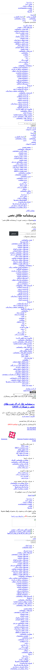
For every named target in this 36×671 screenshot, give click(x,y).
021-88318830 (31, 427)
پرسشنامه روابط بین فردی (19, 69)
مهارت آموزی (24, 327)
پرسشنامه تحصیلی (22, 74)
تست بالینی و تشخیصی (21, 42)
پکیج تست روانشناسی (21, 29)
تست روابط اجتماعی (21, 47)
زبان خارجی (23, 183)
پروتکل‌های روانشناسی (25, 340)
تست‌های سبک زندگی (21, 256)
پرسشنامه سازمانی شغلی (20, 71)
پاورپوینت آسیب (23, 94)
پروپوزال (29, 345)
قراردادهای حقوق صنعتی (20, 361)
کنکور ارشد (24, 354)
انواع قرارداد (28, 358)
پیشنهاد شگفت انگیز (25, 351)
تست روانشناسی (26, 240)
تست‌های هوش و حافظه (20, 263)
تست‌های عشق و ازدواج (20, 262)
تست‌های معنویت (22, 563)
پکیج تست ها (24, 242)
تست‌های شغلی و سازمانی (19, 260)
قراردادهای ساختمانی (21, 372)
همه (24, 390)
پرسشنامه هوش (23, 78)
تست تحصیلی (24, 38)
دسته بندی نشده (27, 385)
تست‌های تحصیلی (22, 245)
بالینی (22, 316)
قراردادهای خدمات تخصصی (19, 380)
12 (31, 390)
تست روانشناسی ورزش (19, 162)
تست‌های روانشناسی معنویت (19, 252)
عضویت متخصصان (21, 174)
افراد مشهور (20, 321)
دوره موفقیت (22, 180)
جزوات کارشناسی (22, 87)
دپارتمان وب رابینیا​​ (17, 516)
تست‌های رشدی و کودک (20, 249)
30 (27, 390)
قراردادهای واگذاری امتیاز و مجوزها (17, 381)
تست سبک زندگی (22, 45)
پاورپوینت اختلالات (22, 96)
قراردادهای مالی (23, 363)
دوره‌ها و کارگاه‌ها (26, 309)
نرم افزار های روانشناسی (24, 347)
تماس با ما (23, 196)
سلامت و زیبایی (23, 62)
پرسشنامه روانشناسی (25, 265)
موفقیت (25, 54)
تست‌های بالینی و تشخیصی (19, 243)
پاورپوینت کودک (23, 105)
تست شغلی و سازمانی (21, 40)
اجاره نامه (25, 383)
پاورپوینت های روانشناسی (24, 285)
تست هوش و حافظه (21, 43)
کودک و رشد (20, 312)
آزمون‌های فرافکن (22, 83)
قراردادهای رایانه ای (22, 367)
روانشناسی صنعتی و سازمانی (15, 91)
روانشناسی (24, 53)
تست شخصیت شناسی (21, 31)
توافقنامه (25, 360)
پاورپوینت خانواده (23, 100)
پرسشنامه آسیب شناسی (20, 67)
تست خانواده (24, 34)
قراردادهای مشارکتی (21, 371)
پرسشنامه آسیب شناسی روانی (18, 267)
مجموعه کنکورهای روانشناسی (22, 352)
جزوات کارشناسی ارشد (20, 89)
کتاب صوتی (28, 349)
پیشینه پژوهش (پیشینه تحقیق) (22, 343)
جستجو (33, 230)
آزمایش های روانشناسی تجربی (22, 341)
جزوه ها (29, 301)
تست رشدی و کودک (22, 36)
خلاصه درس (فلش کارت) (24, 338)
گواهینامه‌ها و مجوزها (20, 200)
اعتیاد (22, 325)
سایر (23, 323)
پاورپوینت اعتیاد (23, 98)
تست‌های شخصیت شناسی (20, 258)
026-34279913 (31, 429)
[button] (28, 416)
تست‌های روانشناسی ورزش (19, 254)
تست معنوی (24, 49)
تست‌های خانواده (23, 247)
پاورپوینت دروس (23, 102)
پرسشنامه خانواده (22, 76)
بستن (34, 229)
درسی (26, 56)
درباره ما (24, 194)
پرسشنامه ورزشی (22, 80)
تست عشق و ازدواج (22, 33)
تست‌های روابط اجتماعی (20, 251)
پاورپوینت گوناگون (22, 107)
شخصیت (21, 318)
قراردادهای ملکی (22, 376)
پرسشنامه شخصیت (22, 73)
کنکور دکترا (24, 356)
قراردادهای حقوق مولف (20, 369)
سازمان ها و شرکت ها (20, 203)
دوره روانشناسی (21, 178)
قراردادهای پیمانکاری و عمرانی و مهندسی (15, 374)
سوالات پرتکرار (22, 198)
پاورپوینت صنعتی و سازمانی (19, 103)
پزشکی (26, 63)
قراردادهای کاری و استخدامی (19, 378)
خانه (35, 220)
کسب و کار (24, 60)
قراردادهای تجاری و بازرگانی (19, 365)
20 (29, 390)
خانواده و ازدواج (19, 314)
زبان (27, 58)
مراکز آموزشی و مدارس (19, 205)
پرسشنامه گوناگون (22, 82)
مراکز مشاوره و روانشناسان (18, 207)
